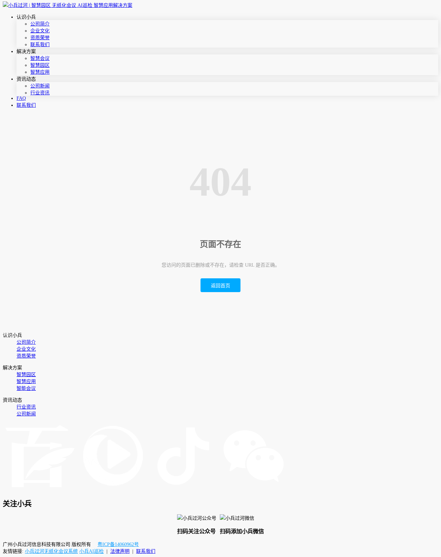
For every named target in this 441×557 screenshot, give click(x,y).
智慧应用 (40, 72)
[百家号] (40, 489)
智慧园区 (40, 65)
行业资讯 (40, 92)
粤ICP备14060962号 (118, 544)
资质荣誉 (40, 37)
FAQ (21, 98)
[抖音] (183, 489)
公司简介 (40, 24)
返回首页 (220, 285)
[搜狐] (113, 489)
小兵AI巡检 (91, 551)
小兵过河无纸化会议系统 (51, 551)
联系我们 (40, 44)
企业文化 (40, 30)
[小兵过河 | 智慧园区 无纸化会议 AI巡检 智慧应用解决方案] (67, 5)
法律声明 (120, 551)
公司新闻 (40, 86)
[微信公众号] (253, 489)
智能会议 (26, 388)
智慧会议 (40, 58)
